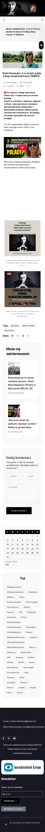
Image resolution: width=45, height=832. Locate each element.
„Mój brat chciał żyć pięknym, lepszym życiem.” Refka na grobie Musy (22, 424)
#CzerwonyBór (31, 602)
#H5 (20, 612)
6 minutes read (17, 393)
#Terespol (11, 677)
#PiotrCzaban (28, 325)
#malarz (29, 632)
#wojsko (22, 688)
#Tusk (22, 677)
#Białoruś (10, 597)
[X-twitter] (9, 738)
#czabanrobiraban (14, 602)
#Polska (10, 662)
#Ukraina (24, 682)
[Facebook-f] (3, 738)
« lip (7, 564)
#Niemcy (32, 647)
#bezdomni (33, 592)
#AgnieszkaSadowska (15, 592)
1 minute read (16, 432)
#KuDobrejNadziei (14, 632)
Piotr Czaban (11, 83)
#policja (31, 657)
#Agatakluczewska (14, 587)
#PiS (9, 657)
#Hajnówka (31, 612)
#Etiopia (27, 607)
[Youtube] (14, 738)
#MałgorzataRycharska (16, 637)
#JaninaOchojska (13, 622)
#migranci (33, 637)
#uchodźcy (9, 330)
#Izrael (23, 617)
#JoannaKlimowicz (14, 627)
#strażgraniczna (13, 672)
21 (27, 549)
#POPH (21, 662)
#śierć (9, 693)
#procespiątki (28, 667)
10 (8, 544)
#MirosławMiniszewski (15, 647)
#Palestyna (11, 652)
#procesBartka (12, 667)
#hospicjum (11, 617)
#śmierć (20, 693)
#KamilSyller (31, 627)
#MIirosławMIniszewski (15, 642)
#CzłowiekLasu (12, 607)
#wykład (33, 688)
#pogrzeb (19, 657)
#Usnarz (10, 688)
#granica (15, 325)
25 (13, 553)
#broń (21, 597)
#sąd (26, 672)
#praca (32, 662)
